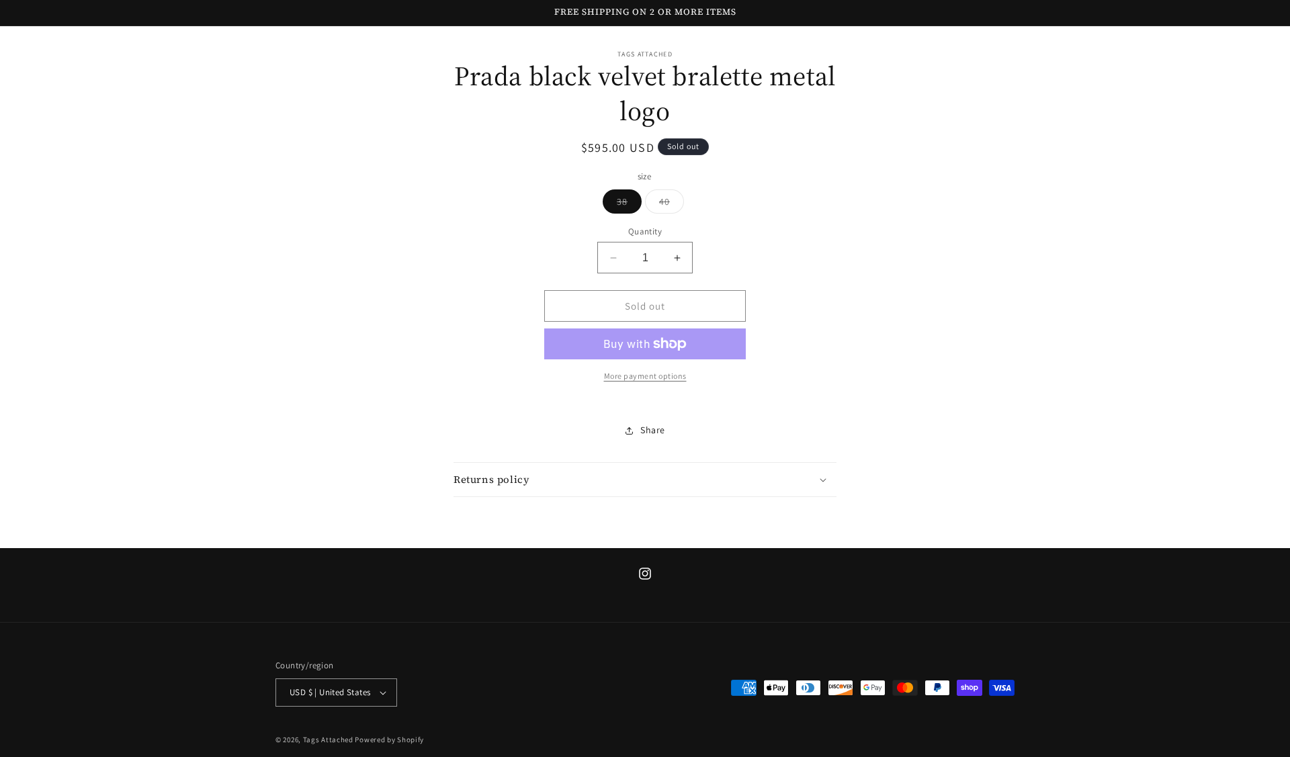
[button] (645, 479)
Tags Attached (328, 739)
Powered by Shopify (389, 739)
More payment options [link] (645, 376)
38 (629, 204)
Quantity (645, 231)
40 (671, 204)
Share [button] (652, 430)
